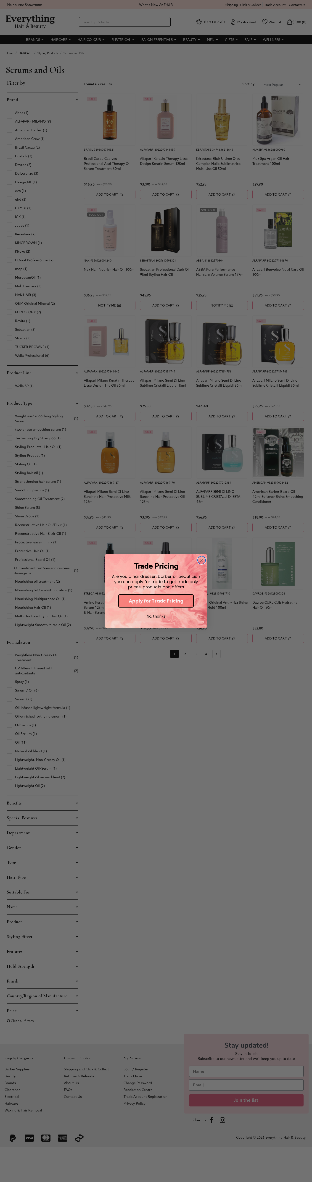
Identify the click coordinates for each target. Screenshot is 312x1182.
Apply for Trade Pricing (156, 601)
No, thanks (156, 616)
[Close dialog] (202, 560)
